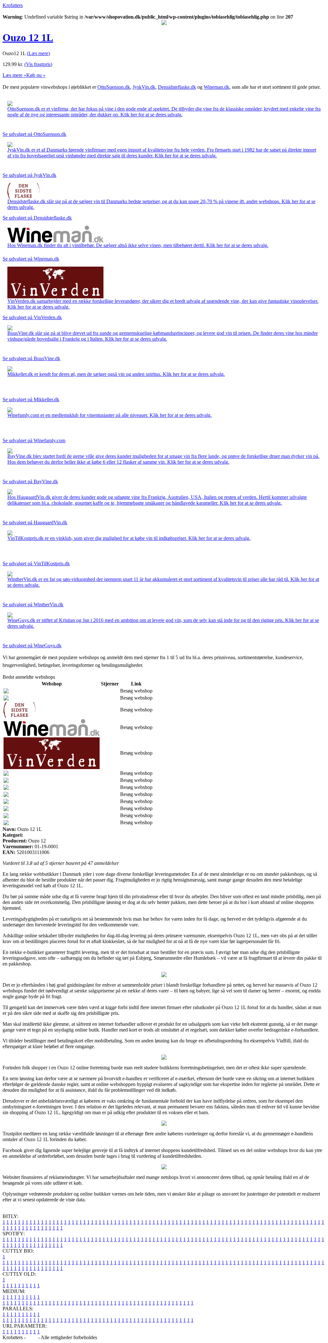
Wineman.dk (216, 87)
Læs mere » (14, 75)
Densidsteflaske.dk (177, 87)
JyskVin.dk (144, 87)
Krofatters (13, 5)
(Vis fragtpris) (38, 64)
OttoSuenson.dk (113, 87)
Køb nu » (35, 75)
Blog (32, 1337)
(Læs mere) (38, 53)
